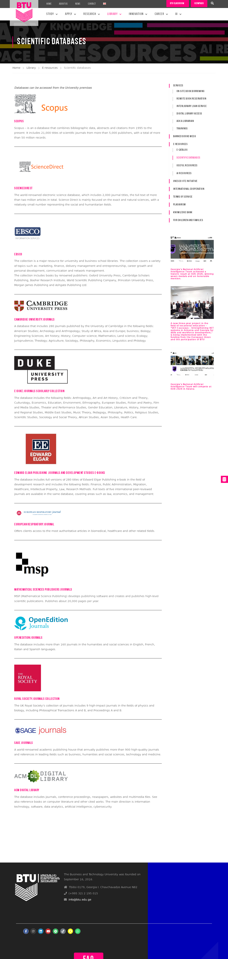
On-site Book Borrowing (190, 91)
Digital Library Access (189, 113)
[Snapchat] (70, 931)
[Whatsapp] (78, 931)
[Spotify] (55, 931)
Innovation (136, 14)
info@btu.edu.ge (80, 900)
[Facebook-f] (26, 931)
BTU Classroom (177, 3)
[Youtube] (48, 931)
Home (48, 4)
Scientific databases (188, 157)
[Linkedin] (40, 931)
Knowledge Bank (182, 212)
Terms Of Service (183, 196)
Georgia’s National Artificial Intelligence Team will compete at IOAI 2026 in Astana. (191, 386)
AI (176, 14)
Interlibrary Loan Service (192, 106)
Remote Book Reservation (191, 98)
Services (178, 85)
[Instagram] (33, 931)
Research (89, 14)
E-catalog (182, 150)
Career (159, 14)
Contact (92, 4)
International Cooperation (188, 189)
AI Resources (184, 173)
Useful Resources (187, 165)
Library (112, 14)
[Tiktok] (63, 931)
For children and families (188, 220)
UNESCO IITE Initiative (185, 181)
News (77, 4)
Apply (68, 14)
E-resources (50, 68)
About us (63, 4)
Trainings (182, 128)
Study (50, 14)
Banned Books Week (184, 136)
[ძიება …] (212, 4)
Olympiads (199, 3)
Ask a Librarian (185, 121)
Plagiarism (179, 204)
